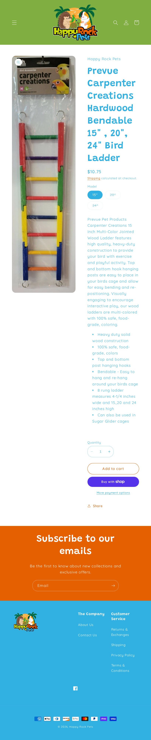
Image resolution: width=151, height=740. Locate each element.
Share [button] (98, 506)
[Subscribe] (113, 585)
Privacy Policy (123, 655)
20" (115, 196)
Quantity (94, 442)
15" (95, 195)
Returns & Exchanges (120, 632)
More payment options (113, 492)
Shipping (93, 178)
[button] (14, 22)
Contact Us (87, 635)
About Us (86, 625)
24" (97, 206)
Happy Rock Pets (81, 726)
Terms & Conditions (120, 668)
